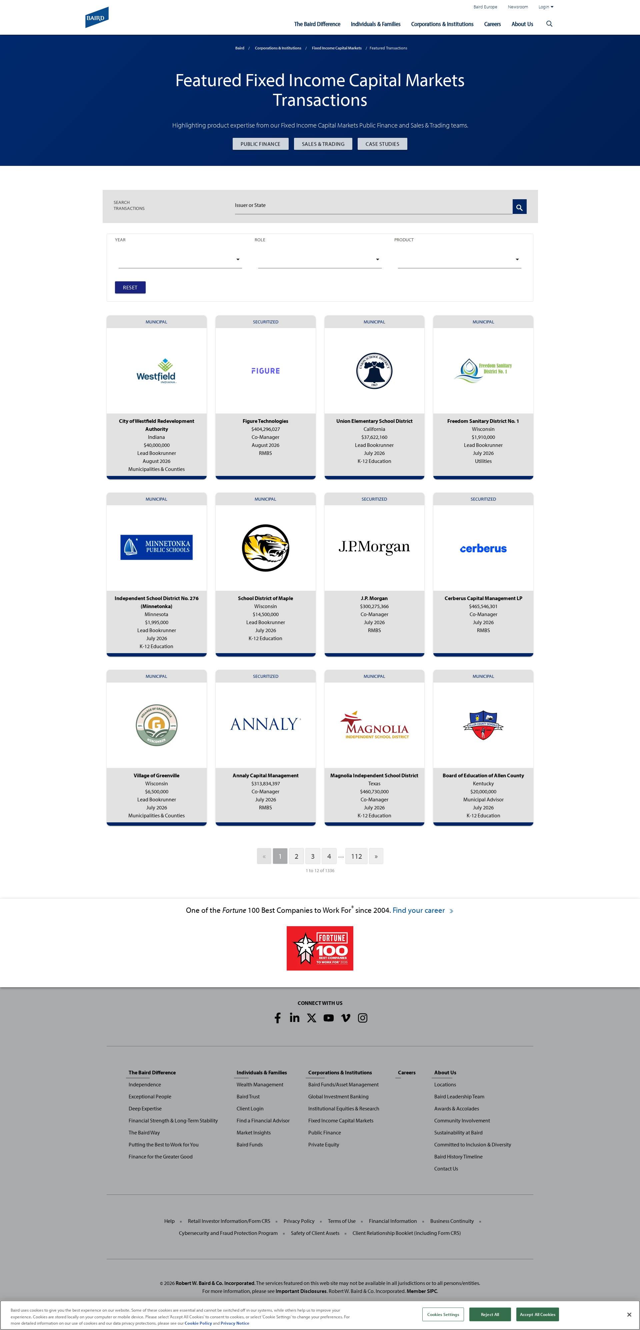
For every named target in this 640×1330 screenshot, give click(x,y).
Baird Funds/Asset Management (343, 1084)
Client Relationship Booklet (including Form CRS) (407, 1233)
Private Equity (323, 1144)
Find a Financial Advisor (263, 1120)
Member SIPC (422, 1291)
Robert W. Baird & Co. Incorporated (215, 1283)
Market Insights (254, 1132)
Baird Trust (248, 1096)
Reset (130, 287)
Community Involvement (462, 1120)
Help (169, 1221)
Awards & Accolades (456, 1108)
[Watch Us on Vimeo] (346, 1018)
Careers (492, 24)
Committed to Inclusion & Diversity (472, 1144)
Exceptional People (150, 1096)
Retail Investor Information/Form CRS (229, 1221)
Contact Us (446, 1168)
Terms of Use (342, 1221)
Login (544, 6)
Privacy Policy (299, 1221)
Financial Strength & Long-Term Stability (173, 1120)
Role (260, 239)
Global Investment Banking (338, 1096)
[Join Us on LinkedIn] (295, 1018)
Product (404, 239)
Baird (239, 47)
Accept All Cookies (537, 1314)
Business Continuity (452, 1221)
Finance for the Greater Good (161, 1156)
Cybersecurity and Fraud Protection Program (228, 1233)
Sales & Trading (323, 144)
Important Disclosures (301, 1291)
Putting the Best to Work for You (164, 1144)
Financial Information (393, 1221)
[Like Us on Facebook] (278, 1018)
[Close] (629, 1314)
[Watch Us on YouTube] (329, 1018)
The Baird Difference (317, 24)
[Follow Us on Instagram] (363, 1018)
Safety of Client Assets (315, 1233)
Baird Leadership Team (459, 1096)
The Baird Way (144, 1132)
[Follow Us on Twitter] (312, 1018)
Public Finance (261, 144)
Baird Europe (485, 6)
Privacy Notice (235, 1323)
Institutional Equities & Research (343, 1108)
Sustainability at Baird (458, 1132)
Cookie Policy (198, 1323)
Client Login (250, 1108)
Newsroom (518, 6)
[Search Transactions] (520, 206)
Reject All (490, 1314)
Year (120, 239)
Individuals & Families (376, 24)
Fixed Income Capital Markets (337, 47)
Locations (445, 1084)
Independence (145, 1084)
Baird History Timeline (458, 1156)
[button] (549, 24)
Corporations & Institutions (442, 24)
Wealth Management (260, 1084)
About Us (522, 24)
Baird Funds (250, 1144)
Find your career (420, 910)
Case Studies (382, 144)
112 (356, 856)
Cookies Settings (443, 1314)
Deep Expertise (145, 1108)
